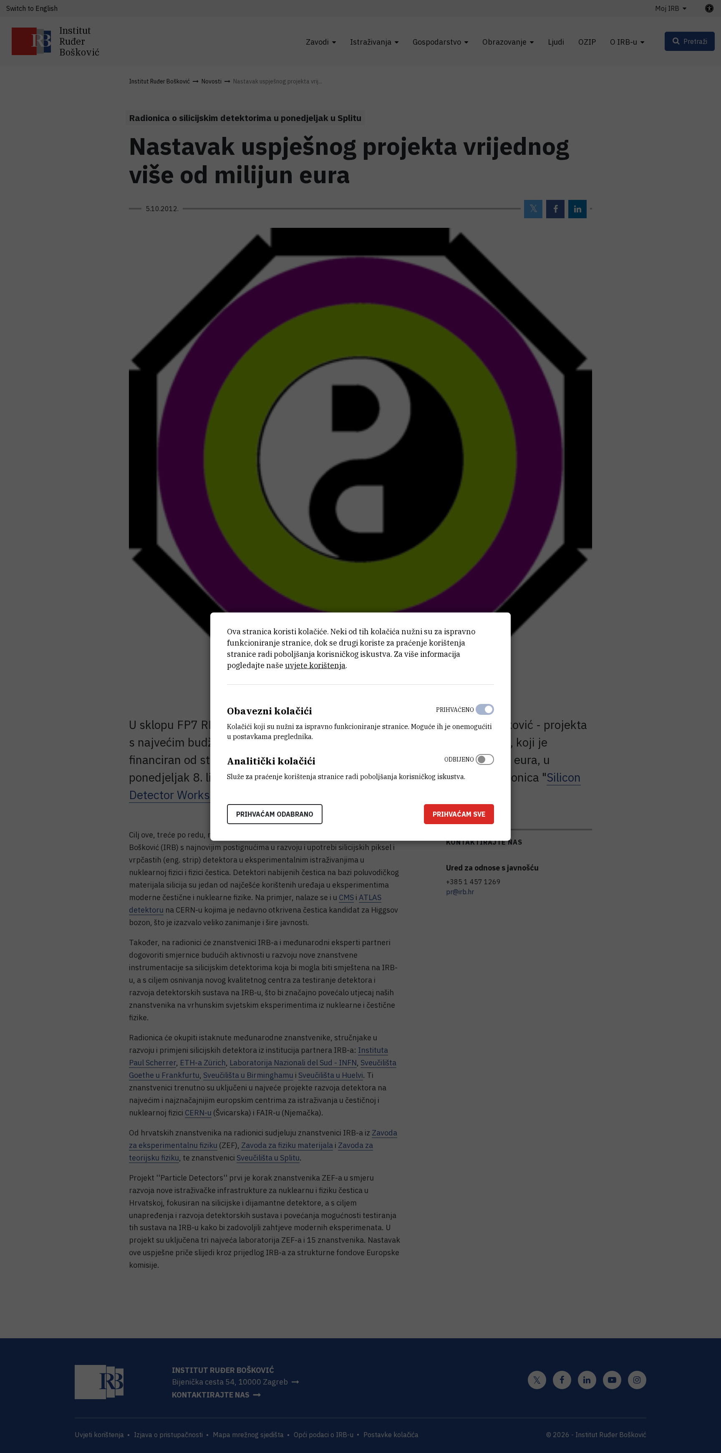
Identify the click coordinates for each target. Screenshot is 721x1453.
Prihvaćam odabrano (274, 814)
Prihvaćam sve (459, 814)
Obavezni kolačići (269, 711)
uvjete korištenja (315, 665)
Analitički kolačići (271, 761)
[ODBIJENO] (485, 766)
